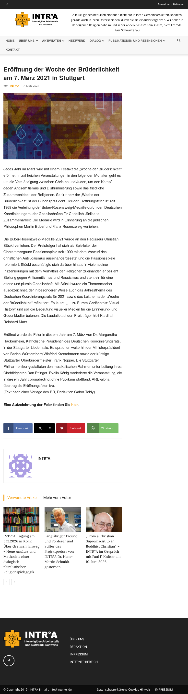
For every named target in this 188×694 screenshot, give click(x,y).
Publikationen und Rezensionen (135, 40)
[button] (179, 40)
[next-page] (14, 582)
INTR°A (14, 85)
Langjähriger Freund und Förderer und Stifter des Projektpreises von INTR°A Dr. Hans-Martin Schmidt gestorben (61, 551)
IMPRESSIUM (164, 689)
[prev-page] (6, 582)
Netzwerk (77, 40)
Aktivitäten (51, 40)
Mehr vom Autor (57, 497)
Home (10, 40)
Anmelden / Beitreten (171, 4)
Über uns (27, 40)
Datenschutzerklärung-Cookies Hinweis (124, 689)
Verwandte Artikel (22, 497)
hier (74, 404)
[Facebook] (7, 4)
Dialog (95, 40)
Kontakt (13, 49)
